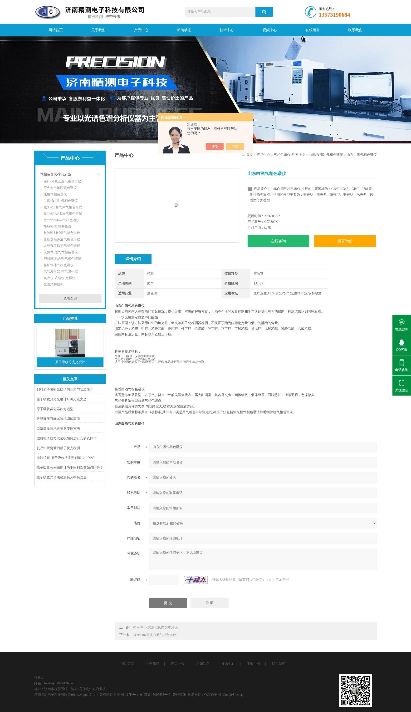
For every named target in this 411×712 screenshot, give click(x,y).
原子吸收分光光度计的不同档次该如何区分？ (70, 467)
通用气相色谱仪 (55, 194)
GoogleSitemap (233, 695)
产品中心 (141, 30)
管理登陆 (179, 695)
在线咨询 (278, 241)
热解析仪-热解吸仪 (57, 226)
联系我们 (355, 30)
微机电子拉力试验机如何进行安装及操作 (67, 438)
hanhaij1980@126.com (59, 683)
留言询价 (345, 241)
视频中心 (270, 30)
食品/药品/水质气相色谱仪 (63, 213)
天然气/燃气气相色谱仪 (61, 252)
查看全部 (70, 298)
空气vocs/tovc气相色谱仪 (61, 220)
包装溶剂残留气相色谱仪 (62, 233)
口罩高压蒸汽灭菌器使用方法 (58, 428)
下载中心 (253, 664)
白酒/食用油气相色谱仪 (61, 201)
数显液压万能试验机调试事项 (58, 419)
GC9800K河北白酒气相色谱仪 (154, 635)
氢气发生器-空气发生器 (61, 271)
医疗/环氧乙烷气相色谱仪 (62, 181)
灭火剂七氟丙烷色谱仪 (60, 188)
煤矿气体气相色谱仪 (58, 265)
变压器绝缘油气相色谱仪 (62, 239)
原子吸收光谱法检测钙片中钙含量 (62, 477)
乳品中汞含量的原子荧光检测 (58, 448)
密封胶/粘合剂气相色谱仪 (62, 258)
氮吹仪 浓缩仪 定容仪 (59, 278)
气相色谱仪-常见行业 (55, 174)
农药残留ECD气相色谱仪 (62, 246)
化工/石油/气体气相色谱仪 (63, 207)
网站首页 (56, 30)
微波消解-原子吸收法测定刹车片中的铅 (65, 458)
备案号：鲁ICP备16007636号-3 (148, 695)
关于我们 (98, 30)
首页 (249, 155)
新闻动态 (184, 30)
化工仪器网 (212, 695)
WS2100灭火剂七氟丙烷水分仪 (155, 627)
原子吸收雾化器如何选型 (55, 409)
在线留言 (312, 30)
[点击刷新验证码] (196, 580)
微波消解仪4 (53, 284)
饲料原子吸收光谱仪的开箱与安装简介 (65, 389)
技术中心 (227, 30)
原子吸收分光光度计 (70, 362)
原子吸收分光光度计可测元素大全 (62, 399)
